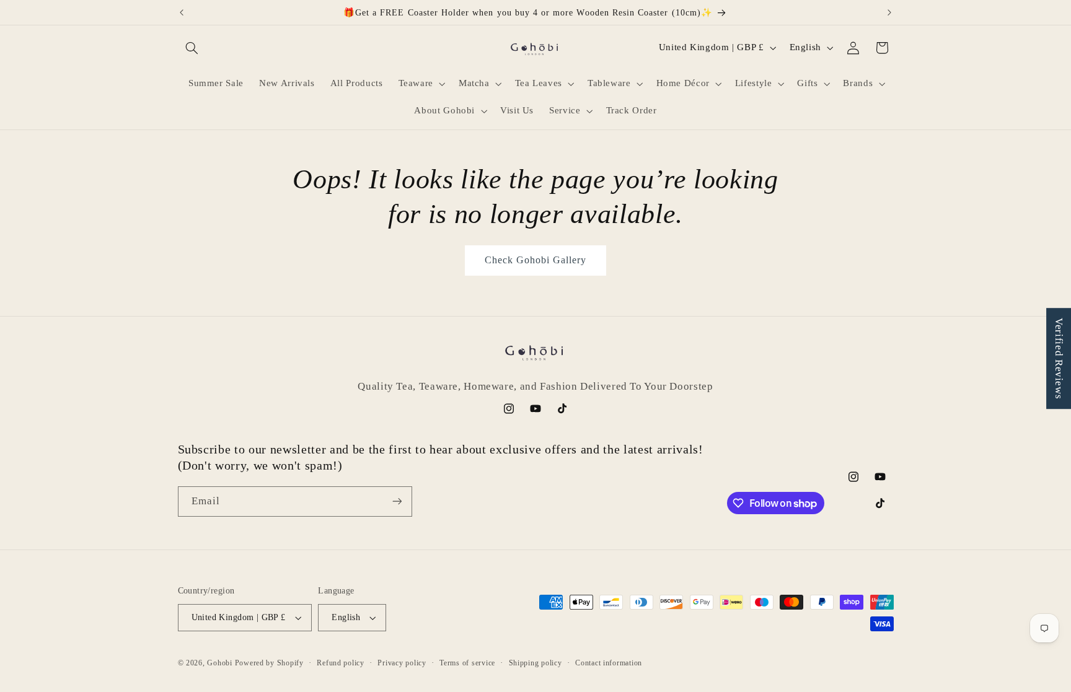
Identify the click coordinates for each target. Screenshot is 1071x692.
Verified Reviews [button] (1059, 358)
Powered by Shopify (269, 663)
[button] (192, 47)
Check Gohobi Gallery (536, 260)
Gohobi (219, 663)
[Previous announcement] (181, 12)
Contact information (608, 663)
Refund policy (340, 663)
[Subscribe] (396, 501)
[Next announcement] (889, 12)
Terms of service (467, 663)
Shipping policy (535, 663)
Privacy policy (401, 663)
